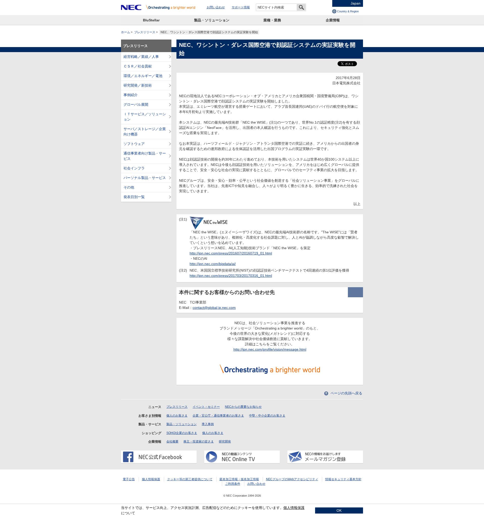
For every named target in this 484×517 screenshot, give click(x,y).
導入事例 (208, 424)
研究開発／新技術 (138, 85)
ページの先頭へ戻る (346, 393)
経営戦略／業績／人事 (141, 57)
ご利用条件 (232, 484)
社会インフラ (134, 168)
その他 (129, 187)
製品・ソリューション (211, 20)
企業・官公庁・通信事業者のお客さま (218, 415)
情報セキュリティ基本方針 (343, 479)
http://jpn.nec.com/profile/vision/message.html (269, 349)
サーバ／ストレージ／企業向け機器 (145, 131)
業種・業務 (272, 20)
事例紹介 (131, 95)
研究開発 (225, 441)
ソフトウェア (134, 144)
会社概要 (172, 441)
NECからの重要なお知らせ (243, 407)
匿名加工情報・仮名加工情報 (239, 479)
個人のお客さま (177, 415)
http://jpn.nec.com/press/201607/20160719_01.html (231, 253)
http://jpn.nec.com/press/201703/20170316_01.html (231, 276)
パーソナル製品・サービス (145, 178)
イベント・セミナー (206, 407)
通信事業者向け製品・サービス (145, 156)
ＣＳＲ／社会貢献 (138, 66)
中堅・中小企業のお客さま (267, 415)
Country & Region (348, 11)
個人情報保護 (151, 479)
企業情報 (333, 20)
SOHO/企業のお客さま (181, 433)
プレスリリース (144, 32)
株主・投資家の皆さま (199, 441)
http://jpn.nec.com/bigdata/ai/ (213, 264)
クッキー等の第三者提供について (190, 479)
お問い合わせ (216, 7)
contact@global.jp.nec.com (214, 308)
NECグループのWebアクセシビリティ (292, 479)
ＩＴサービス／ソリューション (145, 116)
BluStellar (151, 20)
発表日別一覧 (134, 197)
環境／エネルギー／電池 (143, 76)
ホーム (125, 32)
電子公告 (129, 479)
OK (339, 510)
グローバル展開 (136, 104)
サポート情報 (241, 7)
